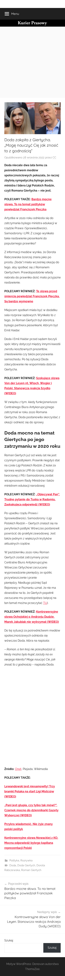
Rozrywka (26, 860)
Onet (18, 769)
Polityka (14, 860)
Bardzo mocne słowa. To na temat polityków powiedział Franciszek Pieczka (28, 204)
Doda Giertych (26, 865)
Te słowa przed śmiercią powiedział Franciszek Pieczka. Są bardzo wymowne (32, 296)
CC (54, 157)
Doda (12, 865)
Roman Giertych (31, 870)
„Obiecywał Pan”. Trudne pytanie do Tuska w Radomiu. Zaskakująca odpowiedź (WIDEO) (32, 499)
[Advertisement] (32, 61)
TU (45, 603)
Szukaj (8, 940)
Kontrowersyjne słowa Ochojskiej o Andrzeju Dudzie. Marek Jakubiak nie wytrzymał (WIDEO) (31, 617)
